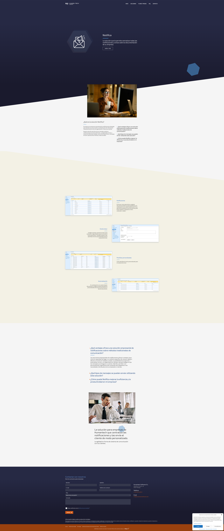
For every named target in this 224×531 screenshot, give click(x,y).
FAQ (149, 3)
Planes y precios (142, 3)
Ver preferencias (218, 526)
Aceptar (198, 526)
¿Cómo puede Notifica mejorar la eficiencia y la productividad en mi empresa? (127, 139)
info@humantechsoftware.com (141, 496)
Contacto (155, 3)
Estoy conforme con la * (79, 508)
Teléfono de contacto (105, 487)
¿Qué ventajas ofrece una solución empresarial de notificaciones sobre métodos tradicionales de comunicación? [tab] (112, 350)
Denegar (208, 526)
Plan (67, 492)
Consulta (68, 498)
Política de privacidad (84, 508)
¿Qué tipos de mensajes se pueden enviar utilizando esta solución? (127, 134)
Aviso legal (79, 526)
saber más (108, 48)
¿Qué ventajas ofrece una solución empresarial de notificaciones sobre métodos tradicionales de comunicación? (127, 129)
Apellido (102, 482)
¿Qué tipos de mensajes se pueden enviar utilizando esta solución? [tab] (112, 374)
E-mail (67, 487)
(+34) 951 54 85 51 (138, 492)
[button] (221, 514)
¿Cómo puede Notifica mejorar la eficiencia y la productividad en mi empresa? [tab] (110, 380)
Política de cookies (103, 526)
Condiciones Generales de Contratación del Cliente (90, 526)
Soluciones (133, 3)
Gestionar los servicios (197, 523)
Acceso (66, 526)
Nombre (68, 482)
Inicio (127, 3)
